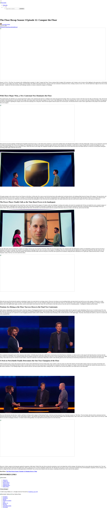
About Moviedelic (7, 505)
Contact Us (5, 481)
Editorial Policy (6, 485)
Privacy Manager (4, 489)
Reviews (5, 504)
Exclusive (5, 496)
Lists (4, 501)
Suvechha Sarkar (6, 24)
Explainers (5, 498)
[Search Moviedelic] (5, 7)
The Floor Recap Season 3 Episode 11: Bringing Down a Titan (21, 471)
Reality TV (5, 503)
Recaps (4, 499)
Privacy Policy (6, 482)
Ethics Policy (6, 486)
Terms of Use (6, 484)
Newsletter (5, 507)
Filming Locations (7, 500)
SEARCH (22, 8)
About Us (5, 480)
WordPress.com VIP (32, 491)
